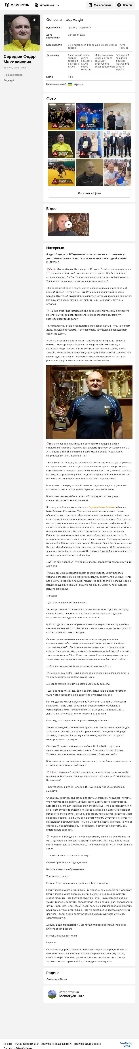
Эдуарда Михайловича (102, 507)
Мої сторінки (102, 5)
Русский (9, 80)
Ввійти (127, 5)
